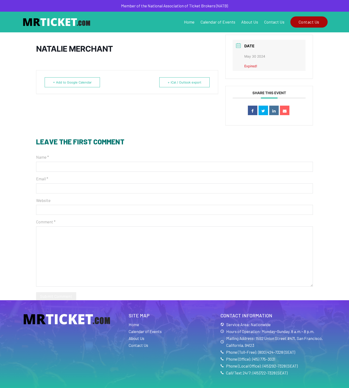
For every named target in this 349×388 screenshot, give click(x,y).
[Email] (284, 110)
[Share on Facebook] (252, 110)
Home (189, 22)
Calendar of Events (217, 22)
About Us (249, 22)
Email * (42, 178)
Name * (42, 157)
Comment (46, 221)
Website (43, 200)
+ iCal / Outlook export (184, 82)
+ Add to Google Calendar (72, 82)
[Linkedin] (274, 110)
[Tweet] (263, 110)
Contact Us (274, 22)
